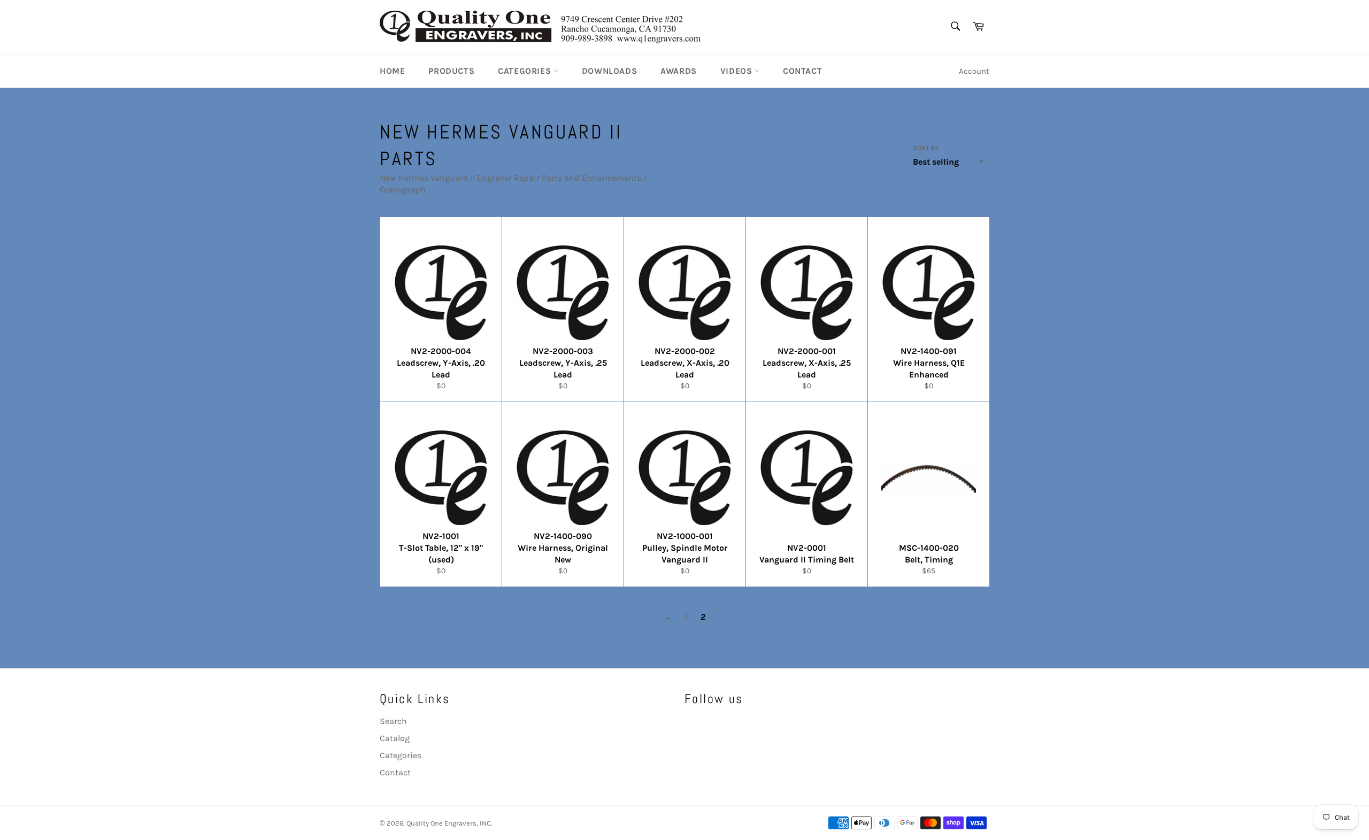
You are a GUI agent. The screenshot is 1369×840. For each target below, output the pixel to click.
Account (974, 71)
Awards (678, 71)
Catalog (395, 738)
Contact (802, 71)
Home (392, 71)
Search (393, 721)
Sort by (926, 148)
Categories (525, 71)
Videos (737, 71)
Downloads (609, 71)
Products (451, 71)
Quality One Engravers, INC (448, 823)
